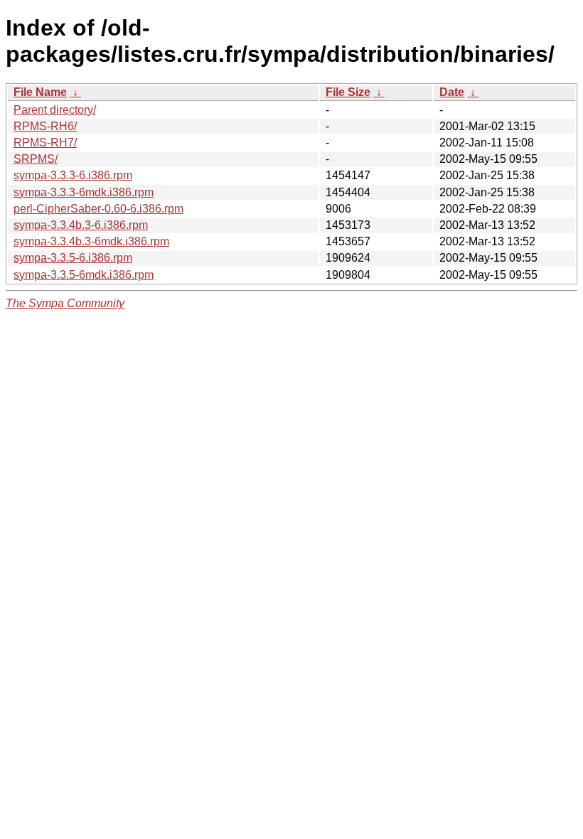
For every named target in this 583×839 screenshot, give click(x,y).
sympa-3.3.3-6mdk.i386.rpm (84, 192)
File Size (348, 92)
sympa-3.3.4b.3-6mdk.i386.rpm (91, 241)
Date (451, 92)
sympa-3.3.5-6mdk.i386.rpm (84, 275)
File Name (40, 92)
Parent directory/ (55, 110)
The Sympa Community (65, 303)
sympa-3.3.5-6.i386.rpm (73, 258)
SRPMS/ (36, 159)
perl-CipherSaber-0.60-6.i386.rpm (98, 209)
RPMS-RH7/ (45, 143)
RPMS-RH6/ (45, 126)
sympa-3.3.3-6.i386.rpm (73, 175)
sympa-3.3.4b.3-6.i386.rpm (81, 225)
